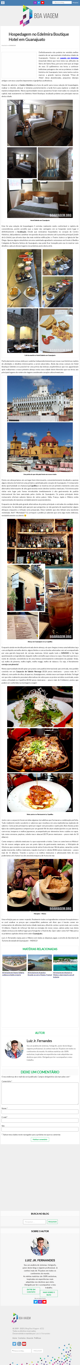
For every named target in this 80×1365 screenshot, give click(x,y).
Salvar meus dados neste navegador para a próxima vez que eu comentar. (32, 1135)
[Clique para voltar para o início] (21, 1323)
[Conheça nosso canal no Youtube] (24, 1345)
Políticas (37, 1338)
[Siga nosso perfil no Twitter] (14, 1345)
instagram (35, 2)
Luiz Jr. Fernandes (43, 1333)
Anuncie (29, 1338)
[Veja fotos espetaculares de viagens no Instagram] (19, 1345)
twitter (39, 2)
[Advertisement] (19, 65)
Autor (14, 1338)
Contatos (22, 1338)
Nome (5, 1108)
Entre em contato (31, 1290)
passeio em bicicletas (69, 58)
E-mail (5, 1117)
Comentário (7, 1081)
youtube (42, 2)
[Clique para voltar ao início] (40, 16)
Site (3, 1126)
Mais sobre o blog (49, 1293)
